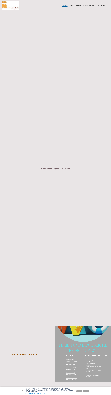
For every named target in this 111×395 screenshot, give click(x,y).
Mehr (45, 393)
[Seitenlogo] (10, 5)
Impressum (39, 393)
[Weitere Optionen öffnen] (107, 5)
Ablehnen (86, 390)
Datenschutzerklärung (30, 393)
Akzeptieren (79, 390)
